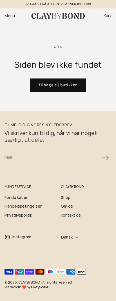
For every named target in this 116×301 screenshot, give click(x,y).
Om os (67, 206)
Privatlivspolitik (18, 215)
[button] (13, 16)
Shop (65, 197)
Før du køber (16, 197)
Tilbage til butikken (58, 84)
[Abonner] (105, 157)
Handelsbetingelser (23, 206)
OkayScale (39, 287)
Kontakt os (71, 215)
